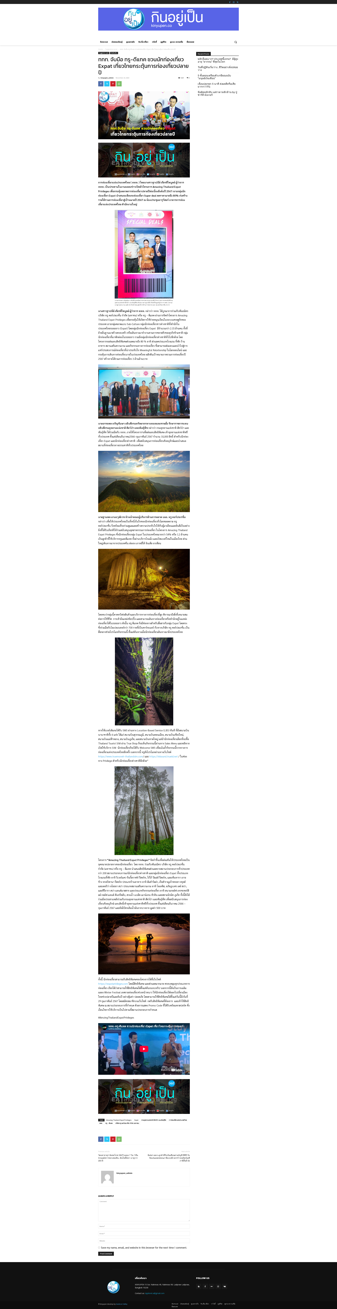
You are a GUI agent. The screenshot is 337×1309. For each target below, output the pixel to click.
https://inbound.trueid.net (163, 756)
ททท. (101, 1123)
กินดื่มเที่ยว (114, 53)
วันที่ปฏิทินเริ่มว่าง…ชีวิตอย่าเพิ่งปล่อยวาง (218, 68)
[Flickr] (211, 1286)
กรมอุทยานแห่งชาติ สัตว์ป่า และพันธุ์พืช (153, 1120)
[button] (235, 42)
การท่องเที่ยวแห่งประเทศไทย (178, 1120)
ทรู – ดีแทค (109, 1123)
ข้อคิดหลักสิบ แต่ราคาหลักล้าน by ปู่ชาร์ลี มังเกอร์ (217, 93)
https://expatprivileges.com (113, 983)
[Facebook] (229, 2)
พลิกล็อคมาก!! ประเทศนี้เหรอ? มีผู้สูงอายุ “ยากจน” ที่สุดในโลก (218, 60)
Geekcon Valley (121, 1304)
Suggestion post (111, 49)
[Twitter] (237, 2)
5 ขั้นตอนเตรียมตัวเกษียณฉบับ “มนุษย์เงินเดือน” (214, 77)
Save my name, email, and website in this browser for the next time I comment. (144, 1247)
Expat (136, 1120)
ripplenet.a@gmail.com (154, 1293)
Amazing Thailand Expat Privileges (119, 1120)
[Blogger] (198, 1286)
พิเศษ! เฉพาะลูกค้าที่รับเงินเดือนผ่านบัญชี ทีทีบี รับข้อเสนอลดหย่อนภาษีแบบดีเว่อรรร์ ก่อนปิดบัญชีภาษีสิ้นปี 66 (169, 1158)
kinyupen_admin (107, 78)
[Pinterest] (113, 83)
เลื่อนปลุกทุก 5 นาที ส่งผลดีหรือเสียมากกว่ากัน (217, 85)
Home (100, 49)
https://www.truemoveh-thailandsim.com (120, 756)
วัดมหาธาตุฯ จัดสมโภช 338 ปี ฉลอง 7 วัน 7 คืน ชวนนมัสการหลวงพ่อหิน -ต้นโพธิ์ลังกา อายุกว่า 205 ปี (118, 1158)
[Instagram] (233, 2)
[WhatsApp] (119, 83)
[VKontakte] (224, 1286)
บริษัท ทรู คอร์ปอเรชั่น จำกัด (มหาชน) (127, 1123)
